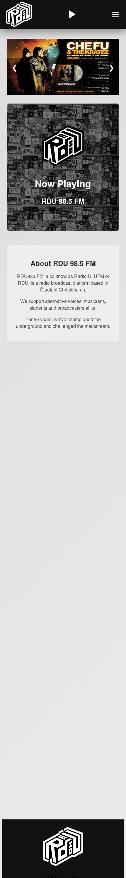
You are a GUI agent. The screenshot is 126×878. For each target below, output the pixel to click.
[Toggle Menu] (115, 14)
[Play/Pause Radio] (71, 14)
